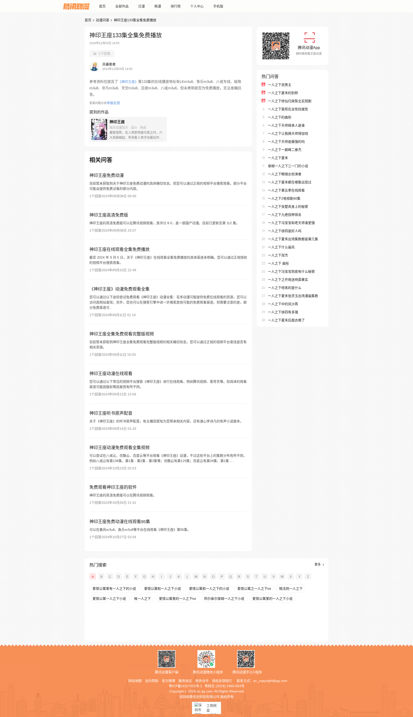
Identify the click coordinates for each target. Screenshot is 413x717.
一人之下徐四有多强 (283, 312)
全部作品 (122, 6)
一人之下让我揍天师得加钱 (288, 133)
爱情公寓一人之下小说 (109, 598)
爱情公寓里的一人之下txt (177, 598)
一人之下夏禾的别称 (283, 93)
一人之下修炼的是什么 (284, 288)
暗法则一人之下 (291, 588)
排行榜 (176, 6)
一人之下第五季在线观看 (286, 190)
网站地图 (135, 681)
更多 (318, 564)
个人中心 (197, 6)
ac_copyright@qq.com (270, 681)
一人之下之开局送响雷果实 (288, 279)
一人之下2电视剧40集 (284, 198)
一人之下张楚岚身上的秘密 (288, 206)
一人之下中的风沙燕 (283, 304)
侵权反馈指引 (222, 681)
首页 (102, 6)
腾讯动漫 (76, 6)
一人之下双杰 (278, 255)
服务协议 (185, 681)
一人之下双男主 (279, 85)
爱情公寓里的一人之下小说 (272, 598)
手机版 (218, 6)
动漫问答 (102, 20)
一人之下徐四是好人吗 (284, 231)
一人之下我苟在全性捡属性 (288, 109)
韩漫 (157, 6)
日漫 (141, 6)
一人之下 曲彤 (278, 263)
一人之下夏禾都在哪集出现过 (289, 182)
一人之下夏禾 (278, 158)
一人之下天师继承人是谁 (286, 125)
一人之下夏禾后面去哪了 (286, 320)
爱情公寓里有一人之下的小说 (114, 588)
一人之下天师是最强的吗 (286, 141)
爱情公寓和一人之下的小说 (209, 588)
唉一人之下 (142, 598)
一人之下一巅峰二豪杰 (284, 150)
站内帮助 (151, 681)
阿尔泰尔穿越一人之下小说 (224, 598)
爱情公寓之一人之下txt (254, 588)
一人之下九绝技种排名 (284, 215)
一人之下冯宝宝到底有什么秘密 (291, 271)
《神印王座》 (128, 82)
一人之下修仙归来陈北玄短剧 (289, 101)
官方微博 (168, 681)
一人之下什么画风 (281, 247)
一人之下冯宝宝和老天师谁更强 (291, 223)
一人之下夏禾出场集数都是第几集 (293, 239)
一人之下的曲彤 (279, 117)
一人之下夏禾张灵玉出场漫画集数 (293, 296)
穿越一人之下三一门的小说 (288, 166)
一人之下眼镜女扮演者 (284, 174)
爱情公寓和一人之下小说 (162, 588)
